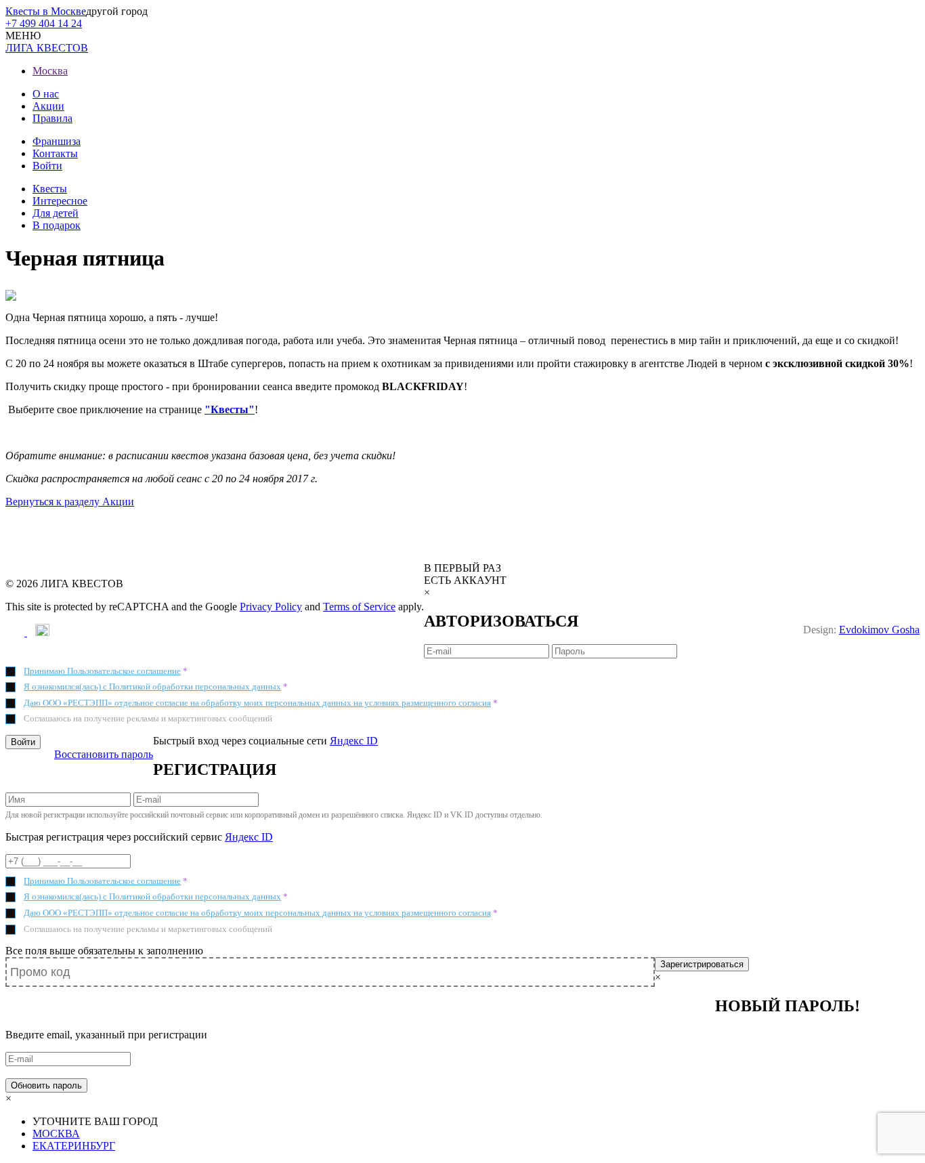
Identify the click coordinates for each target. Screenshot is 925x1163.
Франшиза (57, 141)
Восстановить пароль (103, 754)
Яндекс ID (354, 740)
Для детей (56, 213)
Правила (52, 118)
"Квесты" (230, 409)
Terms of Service (359, 606)
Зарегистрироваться (702, 964)
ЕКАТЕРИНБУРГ (74, 1145)
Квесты (50, 188)
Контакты (55, 153)
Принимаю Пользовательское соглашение (102, 671)
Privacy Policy (271, 606)
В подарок (57, 225)
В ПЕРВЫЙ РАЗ (462, 568)
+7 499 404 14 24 (43, 23)
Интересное (60, 201)
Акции (48, 106)
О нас (46, 94)
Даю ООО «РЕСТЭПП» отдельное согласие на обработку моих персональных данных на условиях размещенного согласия (257, 703)
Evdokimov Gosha (879, 629)
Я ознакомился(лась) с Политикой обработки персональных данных (152, 686)
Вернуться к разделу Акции (69, 501)
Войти (47, 165)
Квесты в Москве (45, 11)
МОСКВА (56, 1133)
